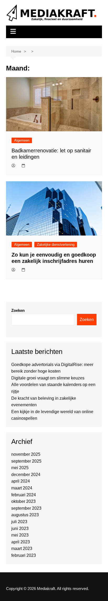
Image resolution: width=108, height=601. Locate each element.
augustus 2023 (25, 515)
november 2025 (25, 454)
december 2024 (25, 474)
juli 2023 (19, 521)
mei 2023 (20, 535)
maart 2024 (21, 488)
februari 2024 (23, 495)
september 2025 (26, 461)
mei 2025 (20, 467)
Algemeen (21, 140)
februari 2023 (23, 555)
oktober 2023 (23, 501)
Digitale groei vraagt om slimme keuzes (47, 378)
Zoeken (18, 310)
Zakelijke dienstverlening (55, 245)
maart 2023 (21, 548)
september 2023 (26, 508)
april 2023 (20, 542)
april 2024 (20, 481)
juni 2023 (20, 528)
